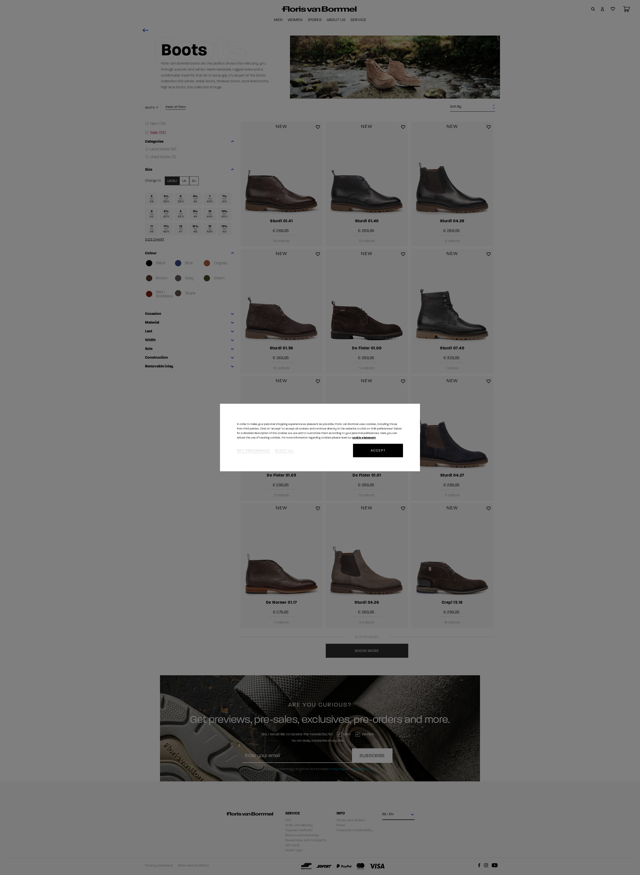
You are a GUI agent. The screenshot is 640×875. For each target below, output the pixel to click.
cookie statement (364, 437)
